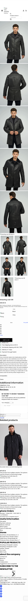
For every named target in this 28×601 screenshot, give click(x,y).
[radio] (14, 312)
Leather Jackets (4, 548)
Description (3, 355)
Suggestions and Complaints (8, 564)
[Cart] (26, 10)
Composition (3, 376)
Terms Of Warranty (5, 528)
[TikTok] (1, 597)
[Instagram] (1, 594)
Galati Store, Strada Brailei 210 (8, 538)
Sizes (11, 322)
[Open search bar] (10, 14)
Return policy (4, 526)
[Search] (10, 19)
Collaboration (4, 562)
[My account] (23, 10)
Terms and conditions (6, 579)
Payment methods (5, 523)
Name (2, 414)
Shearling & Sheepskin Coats (8, 546)
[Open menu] (2, 10)
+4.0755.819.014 (4, 515)
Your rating (4, 402)
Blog (1, 530)
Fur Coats (3, 550)
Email (1, 416)
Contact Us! (3, 556)
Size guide (25, 322)
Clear (1, 335)
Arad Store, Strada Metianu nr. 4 (9, 535)
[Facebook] (1, 587)
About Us (2, 558)
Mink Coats (3, 552)
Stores (2, 560)
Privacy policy (18, 579)
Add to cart (6, 340)
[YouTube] (1, 589)
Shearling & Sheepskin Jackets (9, 545)
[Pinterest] (1, 592)
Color (14, 309)
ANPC (6, 581)
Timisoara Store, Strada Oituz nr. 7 (10, 540)
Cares (1, 379)
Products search (14, 15)
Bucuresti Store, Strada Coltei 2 (9, 536)
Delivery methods (5, 525)
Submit (13, 571)
